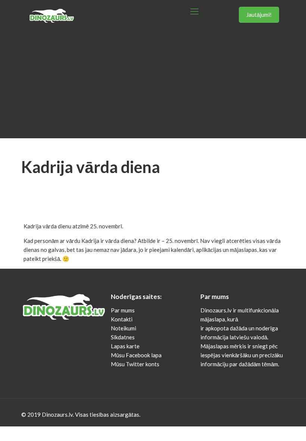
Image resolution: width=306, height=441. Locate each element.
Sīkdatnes (123, 337)
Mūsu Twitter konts (135, 364)
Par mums (123, 310)
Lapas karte (125, 346)
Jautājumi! (259, 14)
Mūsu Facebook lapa (136, 355)
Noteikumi (123, 328)
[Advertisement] (153, 86)
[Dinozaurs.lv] (51, 11)
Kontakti (121, 319)
